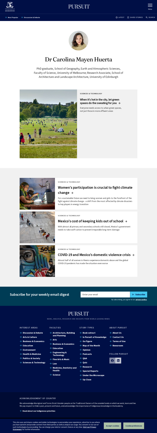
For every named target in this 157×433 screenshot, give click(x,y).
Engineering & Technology (60, 353)
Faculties (55, 327)
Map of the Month (91, 345)
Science (56, 374)
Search (152, 17)
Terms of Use (119, 341)
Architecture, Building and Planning (64, 334)
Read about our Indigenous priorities (39, 411)
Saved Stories (136, 17)
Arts (55, 339)
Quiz (85, 362)
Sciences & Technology (34, 362)
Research (87, 366)
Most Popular (13, 17)
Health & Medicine (32, 354)
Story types (86, 327)
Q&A (85, 358)
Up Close (87, 379)
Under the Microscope (93, 375)
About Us (117, 332)
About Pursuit (118, 327)
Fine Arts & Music (61, 359)
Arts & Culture (30, 337)
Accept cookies (112, 426)
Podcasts (87, 354)
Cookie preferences (133, 426)
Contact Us (118, 337)
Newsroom (118, 345)
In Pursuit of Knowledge (94, 337)
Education (28, 345)
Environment (29, 349)
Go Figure (87, 341)
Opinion (86, 349)
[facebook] (112, 361)
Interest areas (29, 327)
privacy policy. (141, 299)
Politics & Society (31, 358)
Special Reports (90, 371)
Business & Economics (33, 341)
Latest (121, 17)
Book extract (89, 332)
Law (55, 363)
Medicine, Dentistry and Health (65, 369)
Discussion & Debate (32, 17)
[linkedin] (118, 361)
